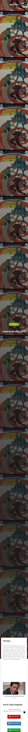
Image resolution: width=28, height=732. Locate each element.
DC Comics (14, 324)
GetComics (14, 4)
